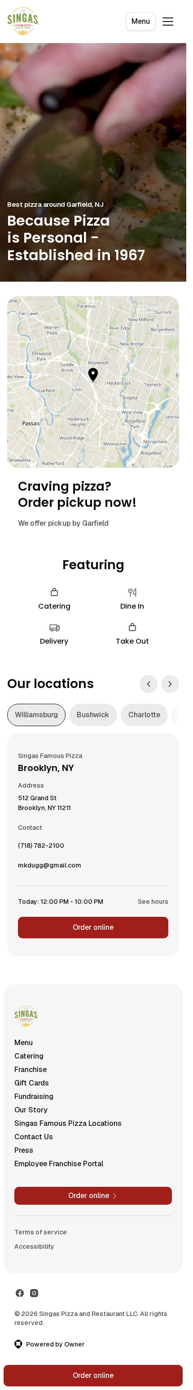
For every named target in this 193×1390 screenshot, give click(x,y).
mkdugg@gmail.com (49, 867)
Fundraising (33, 1096)
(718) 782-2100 (41, 847)
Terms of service (40, 1232)
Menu (141, 21)
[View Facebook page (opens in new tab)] (19, 1293)
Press (23, 1150)
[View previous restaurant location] (149, 684)
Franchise (30, 1069)
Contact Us (33, 1137)
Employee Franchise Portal (58, 1163)
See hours (153, 902)
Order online (93, 927)
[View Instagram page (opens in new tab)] (34, 1293)
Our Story (31, 1110)
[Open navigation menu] (168, 22)
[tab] (36, 715)
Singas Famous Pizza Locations (68, 1123)
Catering (29, 1056)
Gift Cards (31, 1083)
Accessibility (34, 1246)
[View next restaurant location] (170, 684)
